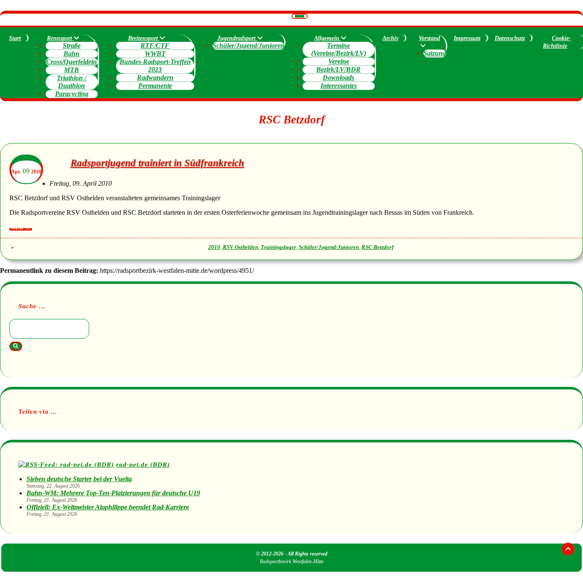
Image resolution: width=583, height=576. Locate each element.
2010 (214, 247)
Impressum (467, 38)
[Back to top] (568, 549)
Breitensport (144, 38)
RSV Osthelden (240, 247)
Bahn (71, 53)
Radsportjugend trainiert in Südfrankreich (157, 163)
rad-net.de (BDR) (143, 464)
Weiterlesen (20, 229)
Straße (72, 45)
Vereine (338, 61)
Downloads (338, 77)
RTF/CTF (154, 45)
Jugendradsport (237, 38)
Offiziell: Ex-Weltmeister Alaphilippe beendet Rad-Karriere (107, 507)
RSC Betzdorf (377, 247)
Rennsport (60, 38)
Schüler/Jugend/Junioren (248, 45)
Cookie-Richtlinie (557, 42)
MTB (71, 69)
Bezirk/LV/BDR (338, 69)
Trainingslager (278, 247)
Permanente (155, 85)
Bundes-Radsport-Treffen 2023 (155, 65)
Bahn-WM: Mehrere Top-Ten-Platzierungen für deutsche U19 (113, 493)
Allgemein (327, 38)
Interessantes (339, 85)
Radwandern (155, 77)
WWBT (155, 53)
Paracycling (71, 93)
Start (15, 38)
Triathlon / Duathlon (71, 81)
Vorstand (429, 38)
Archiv (390, 38)
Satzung (434, 53)
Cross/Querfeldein (71, 61)
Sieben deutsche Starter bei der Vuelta (79, 478)
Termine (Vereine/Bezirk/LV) (338, 49)
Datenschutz (510, 38)
